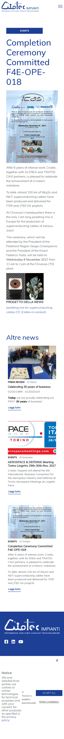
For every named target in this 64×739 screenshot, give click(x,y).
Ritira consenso (49, 701)
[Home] (20, 6)
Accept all (49, 693)
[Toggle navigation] (60, 6)
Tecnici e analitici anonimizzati (29, 699)
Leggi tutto (14, 407)
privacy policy (9, 718)
